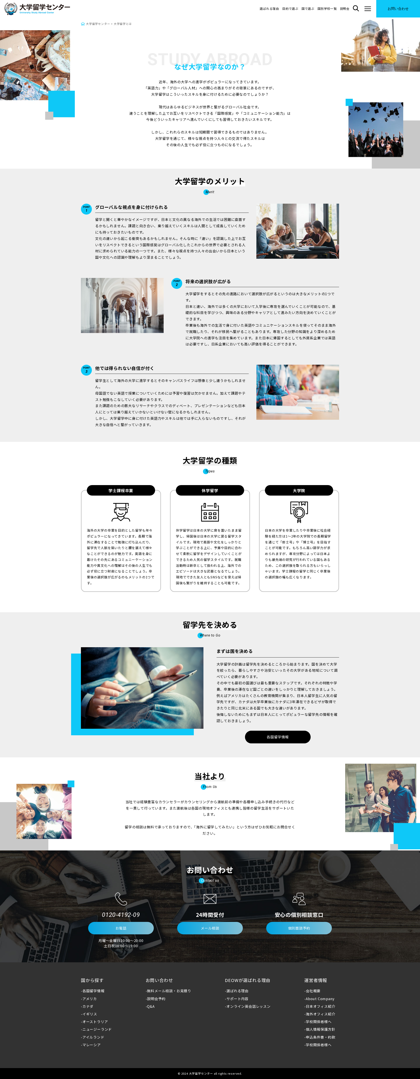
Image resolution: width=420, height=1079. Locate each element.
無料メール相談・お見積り (169, 990)
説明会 (345, 8)
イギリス (89, 1013)
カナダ (87, 1006)
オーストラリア (95, 1021)
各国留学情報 (93, 990)
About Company (320, 998)
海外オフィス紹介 (320, 1013)
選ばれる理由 (269, 8)
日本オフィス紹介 (320, 1006)
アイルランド (93, 1037)
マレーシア (91, 1044)
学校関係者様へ (318, 1021)
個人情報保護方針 (320, 1029)
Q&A (150, 1006)
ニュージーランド (97, 1029)
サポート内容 (237, 998)
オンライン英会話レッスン (248, 1006)
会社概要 (313, 990)
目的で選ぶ (290, 8)
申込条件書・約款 (320, 1037)
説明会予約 (156, 998)
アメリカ (89, 998)
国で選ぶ (307, 8)
